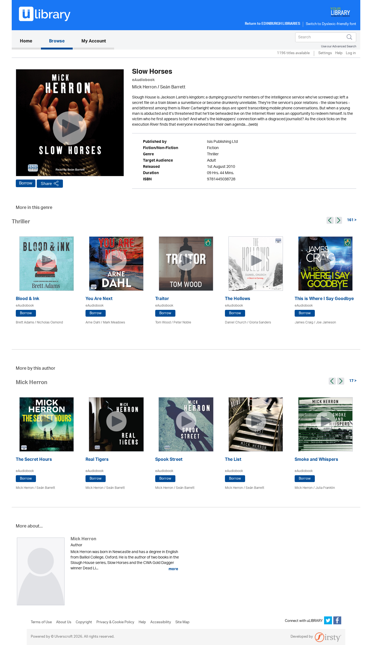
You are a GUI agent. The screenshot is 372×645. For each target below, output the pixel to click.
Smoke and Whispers (316, 460)
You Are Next (99, 299)
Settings (325, 53)
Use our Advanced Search (338, 46)
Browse (57, 41)
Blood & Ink (27, 299)
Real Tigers (97, 460)
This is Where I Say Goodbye (324, 299)
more (173, 569)
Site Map (182, 622)
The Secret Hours (34, 460)
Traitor (162, 299)
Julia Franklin (325, 488)
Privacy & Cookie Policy (115, 622)
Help (339, 53)
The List (233, 460)
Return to (272, 24)
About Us (63, 622)
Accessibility (160, 622)
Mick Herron (144, 87)
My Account (93, 41)
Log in (351, 53)
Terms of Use (41, 622)
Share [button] (46, 184)
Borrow (25, 183)
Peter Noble (182, 322)
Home (30, 41)
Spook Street (168, 460)
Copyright (84, 622)
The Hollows (237, 299)
